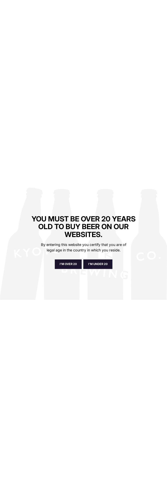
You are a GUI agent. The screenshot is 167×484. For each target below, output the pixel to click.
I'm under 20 (98, 264)
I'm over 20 (68, 264)
